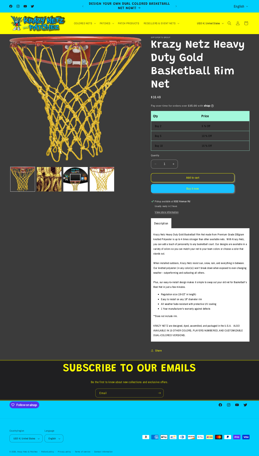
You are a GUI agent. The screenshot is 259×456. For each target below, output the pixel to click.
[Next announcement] (176, 6)
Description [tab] (161, 223)
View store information (166, 212)
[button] (84, 23)
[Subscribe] (159, 393)
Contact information (103, 451)
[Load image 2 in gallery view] (49, 179)
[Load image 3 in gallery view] (75, 179)
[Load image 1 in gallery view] (22, 179)
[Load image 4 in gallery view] (102, 179)
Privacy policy (64, 451)
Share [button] (158, 350)
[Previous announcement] (83, 6)
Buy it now (192, 189)
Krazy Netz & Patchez (27, 452)
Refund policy (47, 451)
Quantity (155, 155)
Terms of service (82, 451)
